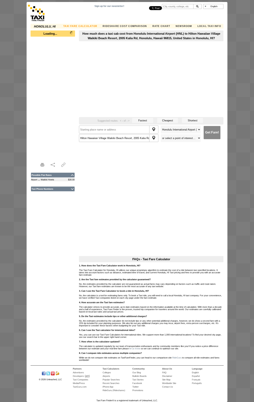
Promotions (137, 390)
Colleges (107, 372)
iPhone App (108, 387)
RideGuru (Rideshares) (114, 390)
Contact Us (167, 387)
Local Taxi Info (209, 26)
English (195, 372)
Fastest (142, 120)
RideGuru (177, 357)
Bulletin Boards (139, 376)
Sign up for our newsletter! (109, 6)
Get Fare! (212, 132)
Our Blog (136, 372)
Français (196, 379)
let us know (134, 348)
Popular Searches (111, 379)
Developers (78, 376)
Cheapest (167, 120)
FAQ (164, 372)
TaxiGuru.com (80, 387)
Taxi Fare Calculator (80, 26)
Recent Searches (111, 383)
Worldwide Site (169, 383)
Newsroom (184, 26)
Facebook (137, 383)
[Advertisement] (53, 98)
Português (197, 383)
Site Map (166, 379)
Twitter (135, 387)
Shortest (192, 120)
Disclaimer (167, 376)
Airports (106, 376)
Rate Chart (161, 26)
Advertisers (78, 372)
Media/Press (79, 383)
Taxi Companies (80, 379)
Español (196, 376)
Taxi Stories (138, 379)
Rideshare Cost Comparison (125, 26)
